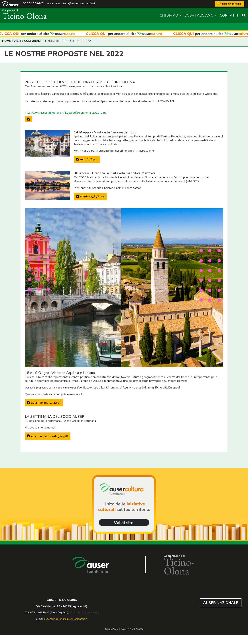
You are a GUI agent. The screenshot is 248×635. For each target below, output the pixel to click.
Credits (139, 629)
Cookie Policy (127, 629)
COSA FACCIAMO (199, 15)
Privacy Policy (111, 629)
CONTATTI (229, 15)
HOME (6, 41)
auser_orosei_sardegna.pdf (49, 436)
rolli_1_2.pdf (88, 159)
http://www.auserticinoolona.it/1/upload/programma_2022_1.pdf (66, 113)
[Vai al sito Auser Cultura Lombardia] (124, 34)
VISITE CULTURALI (27, 41)
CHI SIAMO (169, 15)
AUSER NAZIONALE (220, 602)
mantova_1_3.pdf (91, 197)
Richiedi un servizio (229, 3)
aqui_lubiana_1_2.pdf (45, 403)
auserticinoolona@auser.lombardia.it (65, 619)
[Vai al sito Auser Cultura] (124, 504)
